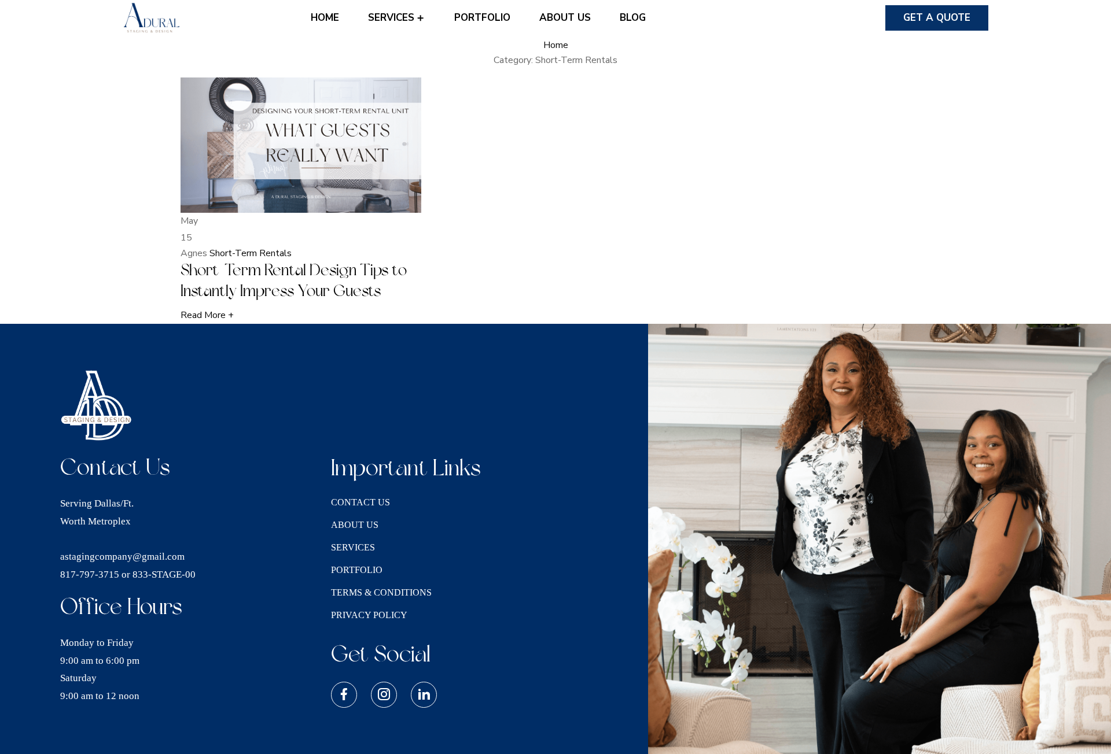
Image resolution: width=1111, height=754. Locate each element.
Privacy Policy (369, 615)
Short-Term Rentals (250, 253)
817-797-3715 (89, 574)
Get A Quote (936, 17)
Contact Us (360, 502)
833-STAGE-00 (164, 574)
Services (392, 17)
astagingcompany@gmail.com (122, 556)
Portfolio (482, 17)
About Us (565, 17)
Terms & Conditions (381, 592)
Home (325, 17)
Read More (207, 315)
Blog (633, 17)
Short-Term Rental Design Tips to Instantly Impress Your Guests (294, 280)
